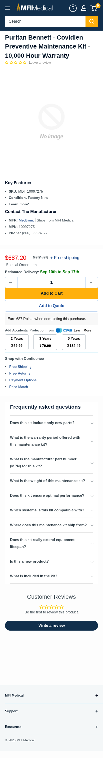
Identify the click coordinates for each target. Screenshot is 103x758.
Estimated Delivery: (22, 272)
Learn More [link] (82, 330)
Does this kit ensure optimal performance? (47, 495)
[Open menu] (7, 8)
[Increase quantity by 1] (92, 282)
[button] (16, 62)
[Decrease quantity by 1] (11, 282)
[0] (94, 8)
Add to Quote (51, 306)
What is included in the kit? (33, 576)
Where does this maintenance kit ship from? (48, 525)
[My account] (73, 8)
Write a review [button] (51, 625)
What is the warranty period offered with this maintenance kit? (45, 440)
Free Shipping (20, 367)
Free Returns (19, 373)
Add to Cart (51, 293)
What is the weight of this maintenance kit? (47, 481)
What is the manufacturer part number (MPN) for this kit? (43, 462)
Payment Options (22, 380)
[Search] (92, 21)
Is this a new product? (29, 561)
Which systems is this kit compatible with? (47, 510)
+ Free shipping (64, 257)
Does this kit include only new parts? (42, 423)
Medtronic (27, 220)
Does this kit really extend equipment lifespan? (42, 543)
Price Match (18, 387)
